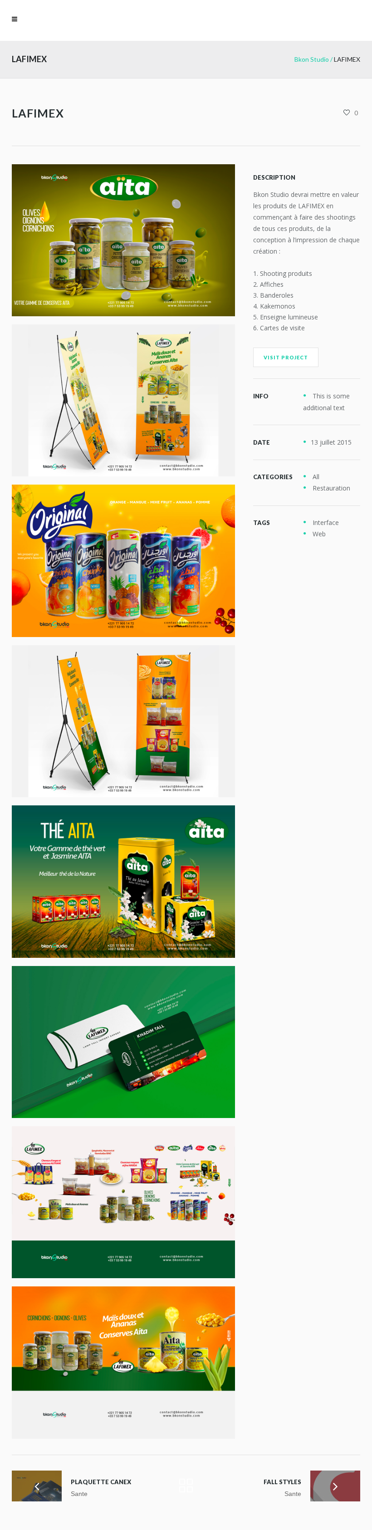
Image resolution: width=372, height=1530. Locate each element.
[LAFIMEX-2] (123, 240)
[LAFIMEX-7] (123, 1362)
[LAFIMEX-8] (123, 1202)
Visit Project (286, 357)
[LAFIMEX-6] (123, 721)
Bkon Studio (311, 59)
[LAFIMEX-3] (123, 881)
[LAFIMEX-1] (123, 561)
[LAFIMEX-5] (123, 400)
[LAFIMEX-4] (123, 1042)
